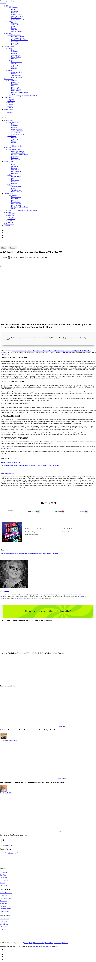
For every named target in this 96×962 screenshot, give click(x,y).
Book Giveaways (9, 224)
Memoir (13, 141)
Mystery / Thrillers (16, 129)
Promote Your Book (6, 893)
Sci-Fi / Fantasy (16, 132)
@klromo (24, 598)
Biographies (14, 137)
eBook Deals (4, 924)
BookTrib (10, 845)
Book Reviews (8, 120)
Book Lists (14, 200)
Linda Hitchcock (12, 740)
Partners (10, 220)
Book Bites (14, 198)
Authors (10, 163)
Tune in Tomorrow (52, 553)
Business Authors (16, 176)
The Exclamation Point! (18, 153)
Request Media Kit (5, 908)
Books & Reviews (13, 122)
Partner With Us (4, 903)
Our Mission (11, 215)
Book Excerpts (15, 202)
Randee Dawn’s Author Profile (10, 462)
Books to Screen (16, 203)
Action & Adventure (17, 131)
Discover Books (8, 193)
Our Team (11, 217)
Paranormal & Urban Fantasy (27, 553)
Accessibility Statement (61, 943)
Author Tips (3, 895)
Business (13, 142)
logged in (10, 853)
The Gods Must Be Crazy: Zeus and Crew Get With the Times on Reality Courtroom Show (30, 465)
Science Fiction (15, 170)
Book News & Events (14, 149)
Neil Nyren (10, 793)
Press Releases (15, 159)
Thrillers (63, 779)
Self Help (14, 144)
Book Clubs (3, 921)
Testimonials (3, 901)
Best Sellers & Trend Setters (19, 154)
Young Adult (15, 139)
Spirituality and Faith (17, 134)
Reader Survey (4, 911)
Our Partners (4, 880)
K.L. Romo (14, 257)
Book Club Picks (16, 205)
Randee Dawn (67, 352)
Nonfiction (14, 125)
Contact (2, 883)
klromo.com (17, 598)
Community (7, 212)
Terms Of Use (49, 943)
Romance (14, 127)
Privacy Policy (28, 943)
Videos (13, 208)
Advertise (3, 906)
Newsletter (7, 225)
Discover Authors (9, 161)
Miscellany (14, 156)
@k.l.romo (39, 598)
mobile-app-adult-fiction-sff (9, 553)
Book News (7, 147)
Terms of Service (39, 943)
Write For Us (11, 222)
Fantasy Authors (16, 171)
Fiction (13, 124)
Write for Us (3, 885)
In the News (14, 158)
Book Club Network (6, 898)
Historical (14, 183)
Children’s (14, 178)
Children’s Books (16, 146)
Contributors (11, 219)
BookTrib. (3, 3)
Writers (10, 185)
